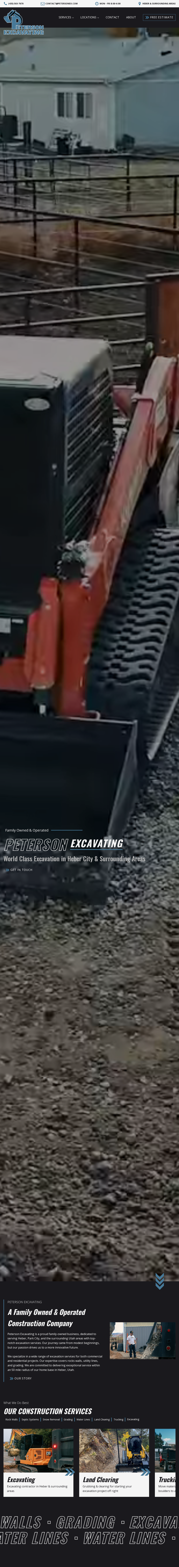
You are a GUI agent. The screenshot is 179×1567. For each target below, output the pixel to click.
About (131, 17)
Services (65, 17)
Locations (88, 17)
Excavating (133, 1419)
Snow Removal (51, 1419)
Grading (68, 1419)
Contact (112, 17)
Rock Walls (11, 1419)
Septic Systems (30, 1419)
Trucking (118, 1419)
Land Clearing (102, 1419)
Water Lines (83, 1419)
